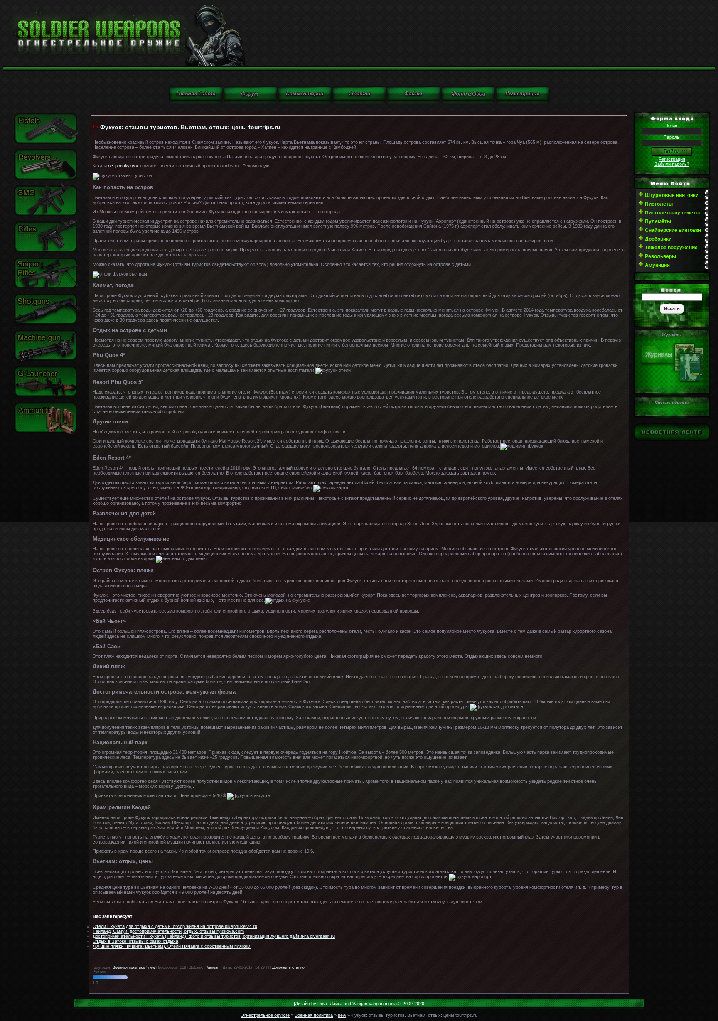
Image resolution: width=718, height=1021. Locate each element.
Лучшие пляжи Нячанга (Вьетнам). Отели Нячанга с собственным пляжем (172, 946)
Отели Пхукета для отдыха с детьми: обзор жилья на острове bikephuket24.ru (175, 926)
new (151, 967)
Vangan (213, 967)
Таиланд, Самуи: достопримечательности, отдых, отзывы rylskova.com (168, 931)
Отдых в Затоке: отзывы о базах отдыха (135, 941)
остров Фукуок (123, 165)
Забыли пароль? (671, 164)
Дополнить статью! (289, 967)
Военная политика (129, 967)
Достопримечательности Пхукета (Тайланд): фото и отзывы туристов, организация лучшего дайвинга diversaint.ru (214, 936)
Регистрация (672, 159)
